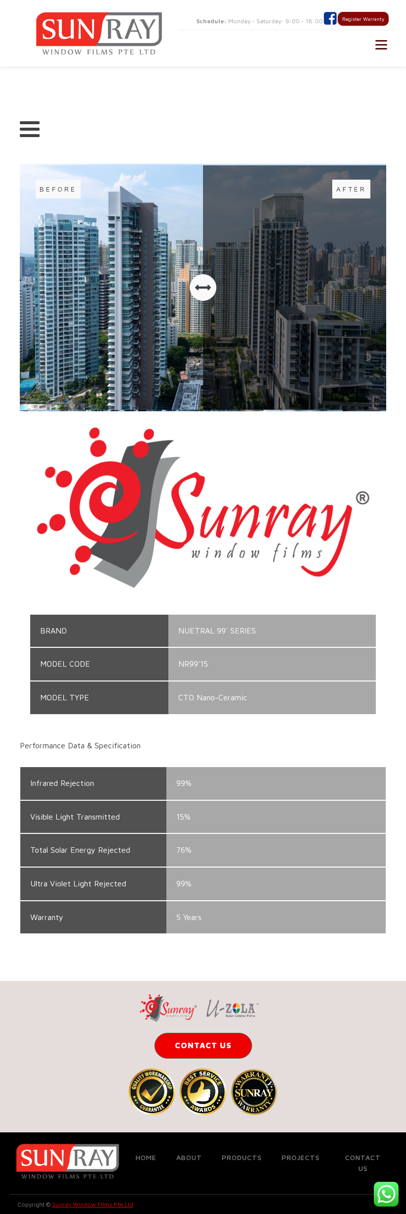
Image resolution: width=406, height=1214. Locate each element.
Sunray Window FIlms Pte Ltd (92, 1204)
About (189, 1157)
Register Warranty (363, 19)
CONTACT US (203, 1045)
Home (146, 1157)
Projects (301, 1157)
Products (242, 1157)
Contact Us (363, 1162)
